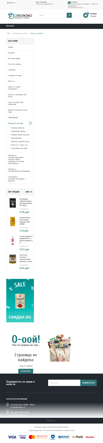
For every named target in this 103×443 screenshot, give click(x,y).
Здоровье (12, 70)
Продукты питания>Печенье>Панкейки (19, 170)
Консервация (16, 138)
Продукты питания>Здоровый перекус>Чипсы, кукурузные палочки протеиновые (16, 159)
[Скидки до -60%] (20, 300)
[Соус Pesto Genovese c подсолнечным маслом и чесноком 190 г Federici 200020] (13, 259)
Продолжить (26, 371)
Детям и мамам (14, 64)
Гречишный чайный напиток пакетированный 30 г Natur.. (26, 202)
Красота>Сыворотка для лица (17, 111)
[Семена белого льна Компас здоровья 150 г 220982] (13, 221)
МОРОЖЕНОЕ (13, 117)
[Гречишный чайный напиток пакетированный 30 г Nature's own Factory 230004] (13, 203)
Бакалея (11, 53)
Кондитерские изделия (20, 135)
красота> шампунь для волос (17, 95)
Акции (10, 47)
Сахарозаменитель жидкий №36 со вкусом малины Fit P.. (26, 239)
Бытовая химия (14, 58)
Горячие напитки (18, 128)
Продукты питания (20, 33)
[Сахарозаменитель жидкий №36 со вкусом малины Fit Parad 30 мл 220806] (13, 240)
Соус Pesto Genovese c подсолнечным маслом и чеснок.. (26, 258)
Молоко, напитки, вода (20, 141)
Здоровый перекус (19, 131)
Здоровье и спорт (15, 75)
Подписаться (88, 383)
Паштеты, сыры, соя (19, 145)
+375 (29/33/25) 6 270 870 (75, 7)
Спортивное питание (19, 148)
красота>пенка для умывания (15, 103)
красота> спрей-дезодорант (14, 88)
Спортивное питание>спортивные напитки (16, 179)
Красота (11, 81)
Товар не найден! (36, 33)
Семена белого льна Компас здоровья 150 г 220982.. (25, 221)
